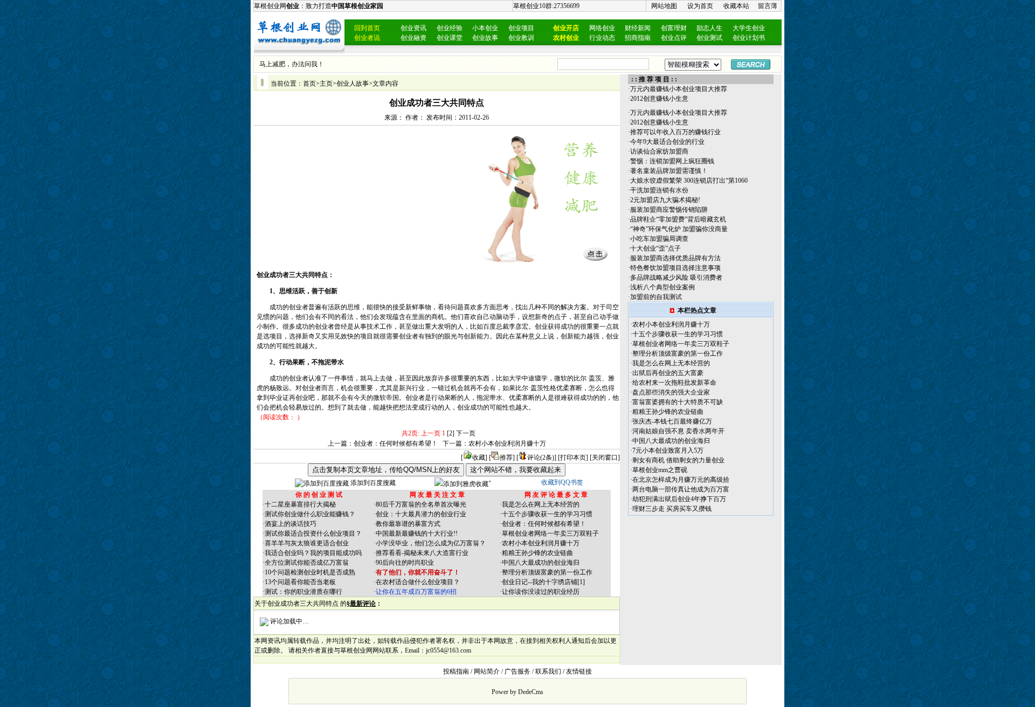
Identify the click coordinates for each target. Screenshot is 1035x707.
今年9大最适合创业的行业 (667, 141)
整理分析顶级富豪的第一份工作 (547, 572)
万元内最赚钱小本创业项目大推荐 (678, 89)
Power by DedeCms (517, 692)
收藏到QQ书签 (562, 482)
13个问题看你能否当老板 (300, 582)
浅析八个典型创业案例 (662, 287)
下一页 (465, 433)
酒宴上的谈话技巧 (290, 524)
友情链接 (579, 671)
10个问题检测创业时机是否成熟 (310, 572)
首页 (309, 83)
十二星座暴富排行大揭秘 (300, 504)
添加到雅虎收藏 (465, 484)
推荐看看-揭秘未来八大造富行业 (422, 553)
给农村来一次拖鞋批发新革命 (674, 382)
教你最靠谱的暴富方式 (408, 524)
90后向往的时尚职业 (405, 562)
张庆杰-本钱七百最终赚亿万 (672, 421)
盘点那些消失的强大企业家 (671, 392)
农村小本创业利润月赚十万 (507, 443)
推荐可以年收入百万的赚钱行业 (675, 132)
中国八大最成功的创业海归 (540, 562)
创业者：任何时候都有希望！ (396, 443)
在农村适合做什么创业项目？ (418, 582)
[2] (450, 433)
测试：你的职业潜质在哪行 (303, 591)
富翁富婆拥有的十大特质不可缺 (677, 402)
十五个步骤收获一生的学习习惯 (547, 514)
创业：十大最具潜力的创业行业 (421, 514)
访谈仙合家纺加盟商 (659, 151)
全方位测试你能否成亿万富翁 (307, 562)
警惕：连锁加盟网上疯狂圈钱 (672, 161)
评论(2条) (540, 457)
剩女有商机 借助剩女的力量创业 (678, 460)
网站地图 (664, 6)
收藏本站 (736, 6)
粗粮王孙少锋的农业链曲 (537, 553)
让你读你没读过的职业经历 (540, 591)
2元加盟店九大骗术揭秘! (665, 200)
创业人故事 (352, 83)
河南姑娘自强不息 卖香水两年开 (678, 431)
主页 (326, 83)
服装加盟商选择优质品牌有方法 (675, 258)
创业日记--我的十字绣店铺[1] (543, 582)
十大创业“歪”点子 (655, 248)
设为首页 (700, 6)
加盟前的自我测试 (656, 297)
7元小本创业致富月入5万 (667, 450)
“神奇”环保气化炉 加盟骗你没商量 (679, 229)
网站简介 (487, 671)
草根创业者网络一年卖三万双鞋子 (550, 533)
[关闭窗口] (605, 457)
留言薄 (767, 6)
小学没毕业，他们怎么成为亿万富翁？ (431, 543)
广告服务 (517, 671)
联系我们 (548, 671)
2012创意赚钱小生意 (659, 98)
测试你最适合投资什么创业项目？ (313, 533)
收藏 (478, 457)
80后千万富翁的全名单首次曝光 (421, 504)
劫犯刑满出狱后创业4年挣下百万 (679, 499)
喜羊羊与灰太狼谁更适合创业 (307, 543)
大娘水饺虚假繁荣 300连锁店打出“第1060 (689, 180)
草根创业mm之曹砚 (659, 470)
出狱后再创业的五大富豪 (667, 373)
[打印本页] (573, 457)
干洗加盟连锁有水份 (659, 190)
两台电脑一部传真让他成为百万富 (680, 489)
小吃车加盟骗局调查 (659, 238)
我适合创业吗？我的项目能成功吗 (313, 553)
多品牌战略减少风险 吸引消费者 (676, 277)
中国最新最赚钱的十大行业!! (417, 533)
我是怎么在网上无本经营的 (540, 504)
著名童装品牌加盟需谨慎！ (669, 171)
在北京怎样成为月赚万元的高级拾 (680, 479)
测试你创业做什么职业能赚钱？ (310, 514)
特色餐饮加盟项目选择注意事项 (675, 268)
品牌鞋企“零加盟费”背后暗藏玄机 (678, 219)
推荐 (506, 457)
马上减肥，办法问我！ (291, 64)
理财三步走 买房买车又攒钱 (672, 508)
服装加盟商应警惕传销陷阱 (669, 209)
